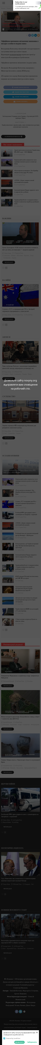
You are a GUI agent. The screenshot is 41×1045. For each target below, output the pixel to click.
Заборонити (32, 1042)
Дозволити (19, 1042)
